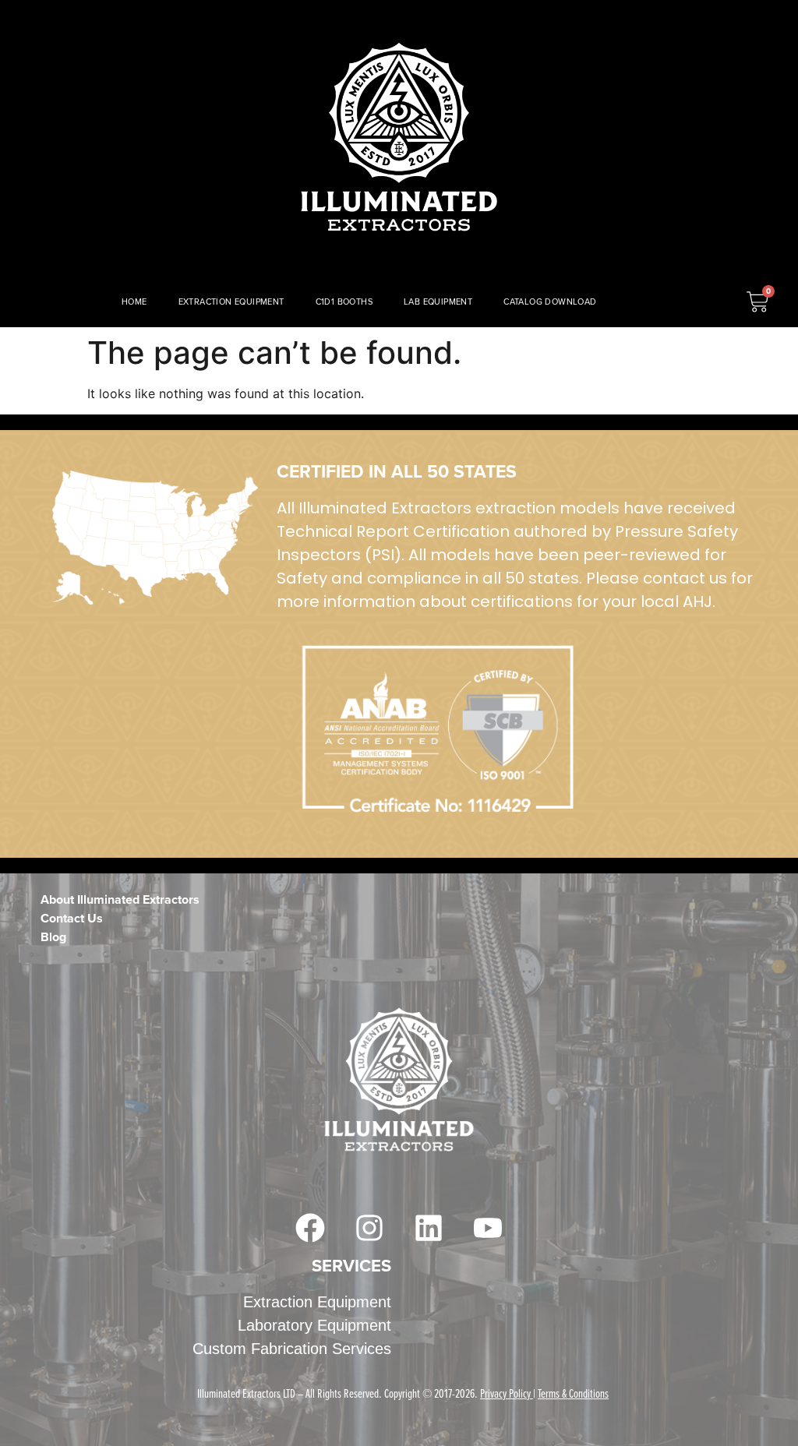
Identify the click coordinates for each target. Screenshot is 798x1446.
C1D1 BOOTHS (344, 301)
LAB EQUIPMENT (438, 301)
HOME (134, 301)
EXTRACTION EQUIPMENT (231, 301)
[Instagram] (369, 1227)
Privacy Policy (505, 1393)
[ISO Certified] (155, 538)
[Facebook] (310, 1227)
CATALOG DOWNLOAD (549, 301)
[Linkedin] (428, 1227)
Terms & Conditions (573, 1393)
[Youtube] (487, 1227)
